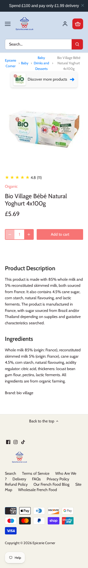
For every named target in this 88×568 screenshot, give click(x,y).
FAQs (36, 479)
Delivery (19, 479)
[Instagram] (15, 442)
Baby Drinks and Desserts (41, 63)
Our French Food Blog (51, 484)
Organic (11, 186)
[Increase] (28, 234)
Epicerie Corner (10, 63)
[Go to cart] (77, 24)
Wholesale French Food (37, 489)
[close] (82, 5)
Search (10, 473)
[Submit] (77, 44)
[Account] (65, 24)
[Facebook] (8, 442)
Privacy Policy (58, 479)
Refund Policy (16, 484)
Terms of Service (35, 473)
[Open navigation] (8, 24)
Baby (24, 63)
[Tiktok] (23, 442)
